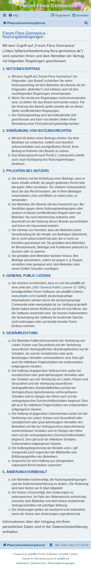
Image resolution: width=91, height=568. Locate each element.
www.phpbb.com (23, 296)
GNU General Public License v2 (54, 287)
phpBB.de (63, 558)
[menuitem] (13, 15)
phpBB (32, 554)
